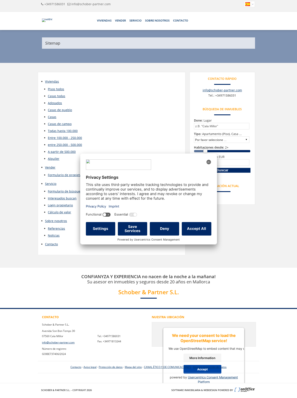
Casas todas (56, 96)
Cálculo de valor (59, 212)
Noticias (54, 235)
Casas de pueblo (60, 110)
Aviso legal (90, 367)
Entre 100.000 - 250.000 (65, 138)
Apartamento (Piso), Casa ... (218, 134)
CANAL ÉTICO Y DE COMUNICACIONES (167, 367)
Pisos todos (56, 89)
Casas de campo (60, 124)
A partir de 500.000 (62, 152)
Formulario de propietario (66, 175)
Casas (52, 117)
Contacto (180, 20)
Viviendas (104, 20)
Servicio (135, 20)
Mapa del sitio (133, 367)
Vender (120, 20)
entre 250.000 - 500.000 (65, 145)
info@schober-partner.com (91, 4)
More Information (202, 358)
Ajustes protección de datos (210, 367)
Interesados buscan (62, 198)
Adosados (55, 103)
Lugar (203, 120)
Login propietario (60, 205)
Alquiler (53, 159)
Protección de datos (111, 367)
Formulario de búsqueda (66, 191)
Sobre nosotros (157, 20)
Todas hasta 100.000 (63, 131)
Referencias (56, 228)
